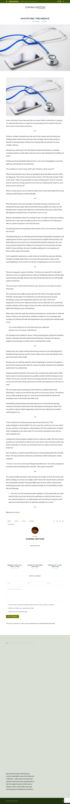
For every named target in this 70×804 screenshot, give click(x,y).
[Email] (62, 521)
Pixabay (16, 512)
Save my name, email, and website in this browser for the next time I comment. (31, 605)
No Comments (36, 21)
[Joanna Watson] (35, 7)
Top (63, 801)
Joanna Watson (35, 539)
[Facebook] (54, 521)
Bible (9, 521)
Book (16, 521)
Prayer (31, 521)
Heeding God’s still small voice (29, 1)
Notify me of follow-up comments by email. (21, 608)
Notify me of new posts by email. (17, 611)
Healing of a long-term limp (55, 565)
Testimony (11, 524)
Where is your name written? (34, 565)
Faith (23, 521)
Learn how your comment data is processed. (42, 623)
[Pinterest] (60, 521)
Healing (44, 21)
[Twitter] (57, 521)
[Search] (63, 1)
